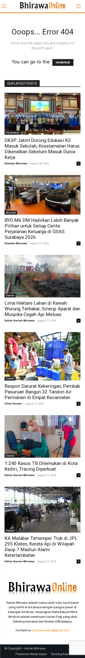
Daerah (10, 295)
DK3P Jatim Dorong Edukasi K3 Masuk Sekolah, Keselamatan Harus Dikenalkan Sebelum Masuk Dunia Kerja (42, 149)
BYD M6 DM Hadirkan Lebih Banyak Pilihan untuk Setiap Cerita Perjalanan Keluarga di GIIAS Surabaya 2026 (42, 229)
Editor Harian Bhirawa (19, 320)
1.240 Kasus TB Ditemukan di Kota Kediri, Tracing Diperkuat (41, 466)
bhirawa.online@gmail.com (51, 630)
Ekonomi (11, 212)
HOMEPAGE (63, 62)
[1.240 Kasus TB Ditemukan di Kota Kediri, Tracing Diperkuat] (42, 436)
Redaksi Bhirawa (16, 163)
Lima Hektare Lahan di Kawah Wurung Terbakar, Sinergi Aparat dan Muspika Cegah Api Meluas (42, 308)
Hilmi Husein (13, 403)
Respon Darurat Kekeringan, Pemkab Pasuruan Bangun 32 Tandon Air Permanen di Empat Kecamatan (42, 391)
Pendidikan (12, 132)
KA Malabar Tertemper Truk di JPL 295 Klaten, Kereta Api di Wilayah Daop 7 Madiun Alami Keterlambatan (41, 547)
